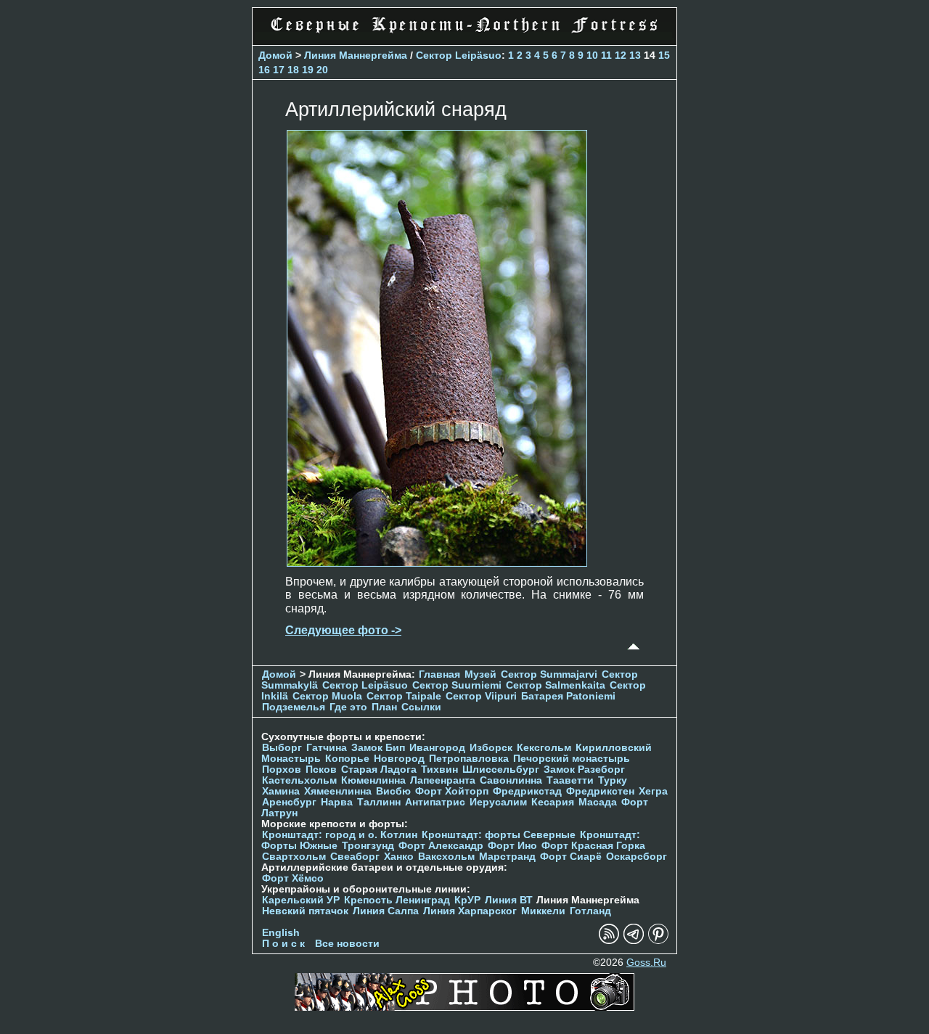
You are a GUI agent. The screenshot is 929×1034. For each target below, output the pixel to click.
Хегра (653, 791)
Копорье (347, 758)
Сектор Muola (327, 696)
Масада (597, 802)
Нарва (337, 802)
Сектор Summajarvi (549, 674)
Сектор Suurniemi (457, 685)
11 (606, 55)
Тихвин (439, 769)
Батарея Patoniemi (568, 696)
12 (620, 55)
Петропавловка (469, 758)
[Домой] (464, 36)
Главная (439, 674)
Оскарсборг (636, 856)
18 (293, 69)
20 (322, 69)
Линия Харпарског (470, 911)
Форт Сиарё (571, 856)
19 (308, 69)
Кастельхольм (299, 780)
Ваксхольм (446, 856)
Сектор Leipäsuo (459, 55)
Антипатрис (435, 802)
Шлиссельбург (500, 769)
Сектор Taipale (404, 696)
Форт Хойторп (451, 791)
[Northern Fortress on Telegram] (633, 940)
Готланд (590, 911)
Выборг (282, 747)
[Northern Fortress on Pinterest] (658, 940)
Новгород (399, 758)
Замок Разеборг (584, 769)
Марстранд (507, 856)
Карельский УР (301, 900)
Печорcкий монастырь (571, 758)
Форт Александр (440, 845)
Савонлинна (511, 780)
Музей (480, 674)
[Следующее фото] (437, 563)
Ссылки (421, 707)
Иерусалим (498, 802)
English (281, 932)
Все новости (347, 943)
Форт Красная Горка (593, 845)
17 (279, 69)
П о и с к (283, 943)
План (384, 707)
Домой (275, 55)
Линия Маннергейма (355, 55)
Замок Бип (378, 747)
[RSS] (609, 940)
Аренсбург (289, 802)
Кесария (552, 802)
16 (264, 69)
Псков (321, 769)
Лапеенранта (442, 780)
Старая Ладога (379, 769)
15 (664, 55)
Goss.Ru (646, 962)
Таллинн (379, 802)
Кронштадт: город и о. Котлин (339, 834)
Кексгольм (544, 747)
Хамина (281, 791)
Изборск (491, 747)
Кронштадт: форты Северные (499, 834)
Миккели (543, 911)
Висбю (393, 791)
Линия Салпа (386, 911)
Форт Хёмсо (293, 878)
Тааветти (570, 780)
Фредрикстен (600, 791)
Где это (348, 707)
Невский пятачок (305, 911)
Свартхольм (294, 856)
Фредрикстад (527, 791)
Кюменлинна (373, 780)
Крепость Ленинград (397, 900)
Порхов (281, 769)
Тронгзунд (368, 845)
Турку (612, 780)
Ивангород (437, 747)
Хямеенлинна (338, 791)
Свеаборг (355, 856)
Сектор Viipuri (481, 696)
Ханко (399, 856)
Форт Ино (512, 845)
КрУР (467, 900)
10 (592, 55)
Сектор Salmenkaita (555, 685)
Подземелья (293, 707)
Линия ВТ (509, 900)
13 (635, 55)
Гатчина (326, 747)
